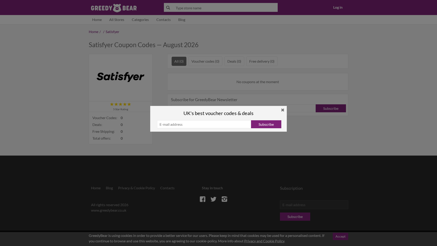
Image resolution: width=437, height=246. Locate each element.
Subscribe (266, 124)
